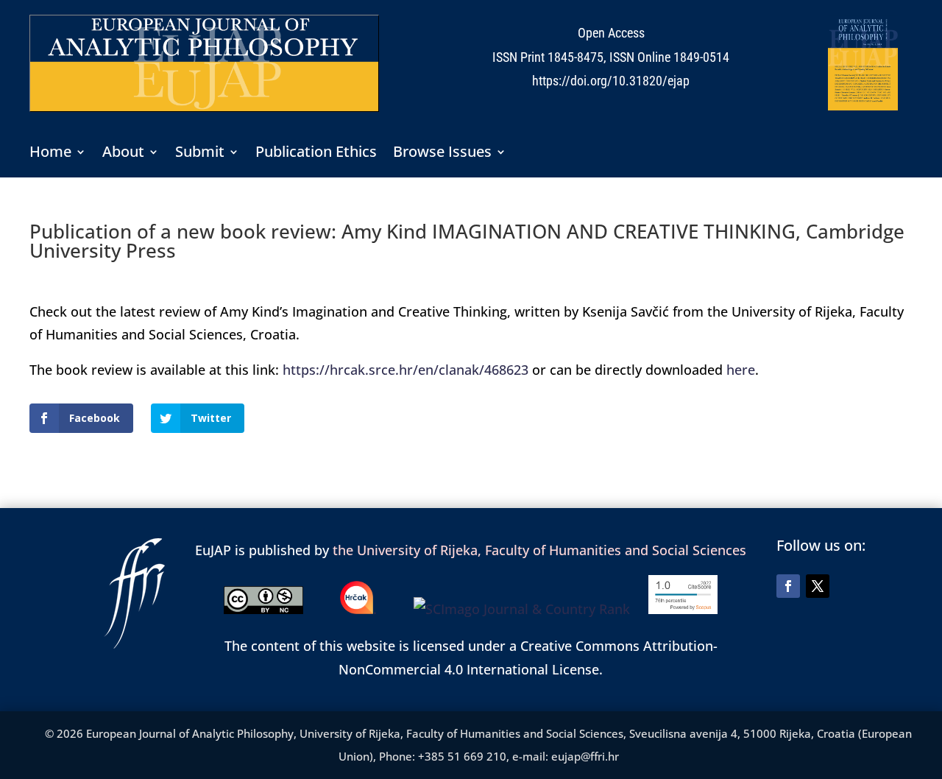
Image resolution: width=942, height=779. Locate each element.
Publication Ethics (316, 154)
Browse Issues (442, 154)
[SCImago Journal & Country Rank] (531, 609)
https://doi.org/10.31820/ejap (611, 80)
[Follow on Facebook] (788, 586)
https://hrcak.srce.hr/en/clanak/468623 (405, 369)
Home (50, 154)
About (123, 154)
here (740, 369)
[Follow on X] (817, 586)
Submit (199, 154)
